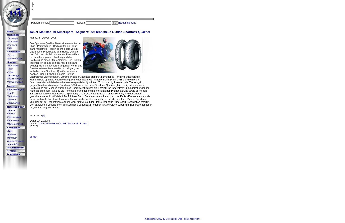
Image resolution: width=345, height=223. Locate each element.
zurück (33, 136)
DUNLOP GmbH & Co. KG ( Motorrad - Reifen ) (63, 123)
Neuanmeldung (127, 22)
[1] (43, 115)
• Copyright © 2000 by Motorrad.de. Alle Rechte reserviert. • (172, 219)
